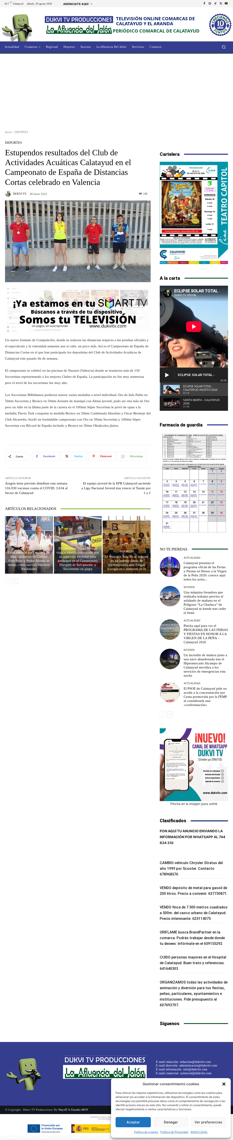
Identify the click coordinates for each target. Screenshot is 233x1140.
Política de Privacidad (174, 1132)
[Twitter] (220, 3)
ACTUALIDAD (192, 558)
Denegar (171, 1122)
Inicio (8, 132)
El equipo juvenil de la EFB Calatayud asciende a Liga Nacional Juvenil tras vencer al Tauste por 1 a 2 (116, 488)
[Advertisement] (116, 90)
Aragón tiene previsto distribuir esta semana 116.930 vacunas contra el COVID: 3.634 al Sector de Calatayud (36, 488)
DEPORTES (21, 132)
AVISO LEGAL (199, 1132)
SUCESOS (189, 587)
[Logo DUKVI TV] (25, 27)
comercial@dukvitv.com (195, 1073)
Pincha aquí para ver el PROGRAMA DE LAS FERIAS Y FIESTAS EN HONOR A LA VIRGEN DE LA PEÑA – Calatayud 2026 (206, 634)
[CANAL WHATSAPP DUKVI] (194, 764)
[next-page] (15, 581)
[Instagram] (210, 3)
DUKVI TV (20, 193)
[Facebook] (204, 3)
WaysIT (63, 1109)
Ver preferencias (208, 1122)
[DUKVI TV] (8, 194)
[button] (224, 1084)
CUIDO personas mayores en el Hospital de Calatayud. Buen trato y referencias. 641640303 (193, 963)
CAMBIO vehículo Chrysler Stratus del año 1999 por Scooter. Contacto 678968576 (191, 868)
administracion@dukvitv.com (198, 1065)
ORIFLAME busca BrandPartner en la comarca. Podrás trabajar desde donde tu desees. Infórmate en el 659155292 (192, 938)
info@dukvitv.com (195, 1069)
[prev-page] (8, 581)
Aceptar (133, 1122)
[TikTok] (215, 3)
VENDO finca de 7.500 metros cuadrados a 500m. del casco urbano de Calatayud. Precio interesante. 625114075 (194, 913)
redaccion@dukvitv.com (195, 1062)
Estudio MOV (79, 1109)
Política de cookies (146, 1132)
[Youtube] (226, 3)
